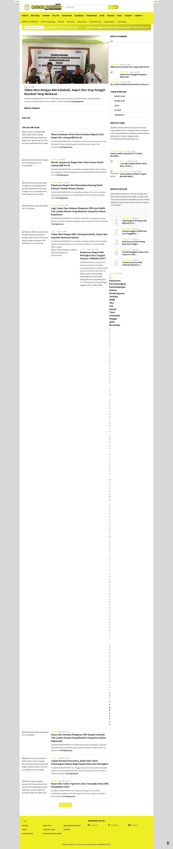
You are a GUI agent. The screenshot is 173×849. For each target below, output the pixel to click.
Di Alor (117, 110)
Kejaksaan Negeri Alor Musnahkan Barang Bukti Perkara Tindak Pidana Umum (76, 187)
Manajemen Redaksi (72, 825)
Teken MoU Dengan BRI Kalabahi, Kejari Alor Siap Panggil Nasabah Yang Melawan (64, 92)
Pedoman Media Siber (52, 833)
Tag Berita (119, 115)
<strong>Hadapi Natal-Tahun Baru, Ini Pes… (133, 164)
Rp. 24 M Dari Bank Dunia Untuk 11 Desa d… (130, 84)
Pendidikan (114, 65)
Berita (113, 151)
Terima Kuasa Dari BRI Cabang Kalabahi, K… (132, 263)
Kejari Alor (119, 101)
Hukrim (54, 182)
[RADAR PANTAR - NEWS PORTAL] (43, 7)
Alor (116, 105)
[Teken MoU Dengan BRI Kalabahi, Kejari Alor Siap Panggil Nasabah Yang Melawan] (65, 59)
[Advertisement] (163, 40)
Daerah (53, 160)
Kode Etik (47, 825)
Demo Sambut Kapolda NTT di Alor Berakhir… (126, 154)
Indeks (25, 825)
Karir (24, 829)
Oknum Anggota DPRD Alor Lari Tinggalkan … (134, 232)
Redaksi (67, 829)
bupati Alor (119, 96)
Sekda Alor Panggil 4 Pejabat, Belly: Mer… (133, 75)
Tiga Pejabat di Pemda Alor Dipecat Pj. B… (134, 222)
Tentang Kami (49, 829)
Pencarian (113, 7)
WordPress (115, 825)
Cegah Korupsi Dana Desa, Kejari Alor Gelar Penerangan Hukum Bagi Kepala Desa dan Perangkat (79, 762)
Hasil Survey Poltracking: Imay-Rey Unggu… (133, 243)
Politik (129, 172)
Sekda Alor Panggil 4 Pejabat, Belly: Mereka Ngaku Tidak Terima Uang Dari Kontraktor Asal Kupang (110, 27)
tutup (17, 1)
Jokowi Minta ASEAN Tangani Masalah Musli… (133, 175)
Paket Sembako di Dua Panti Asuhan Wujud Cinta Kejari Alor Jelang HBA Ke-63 (77, 136)
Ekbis (53, 132)
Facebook (94, 825)
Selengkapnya (77, 101)
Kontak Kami (27, 833)
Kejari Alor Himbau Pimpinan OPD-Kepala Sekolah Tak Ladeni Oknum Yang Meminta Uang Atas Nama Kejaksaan (78, 738)
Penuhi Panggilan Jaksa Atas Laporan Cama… (135, 253)
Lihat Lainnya (65, 805)
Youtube (134, 825)
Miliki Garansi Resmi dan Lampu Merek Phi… (130, 67)
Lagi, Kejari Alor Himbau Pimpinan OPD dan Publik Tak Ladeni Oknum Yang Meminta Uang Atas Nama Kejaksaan (78, 211)
